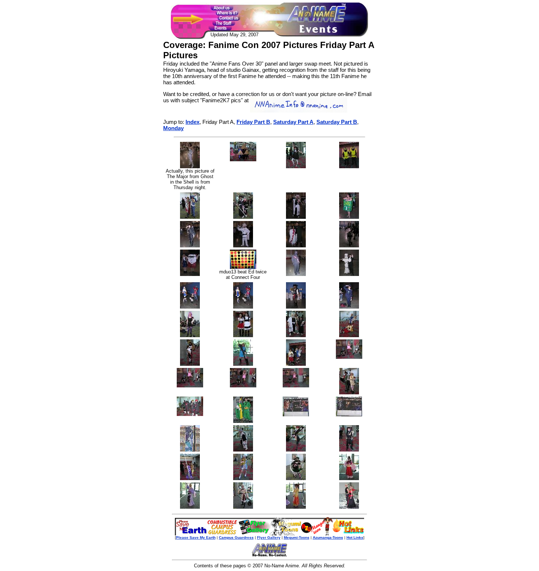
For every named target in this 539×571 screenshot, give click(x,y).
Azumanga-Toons (328, 537)
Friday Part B (253, 122)
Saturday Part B (336, 122)
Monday (173, 128)
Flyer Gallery (268, 537)
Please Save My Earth (196, 537)
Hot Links (354, 537)
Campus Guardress (236, 537)
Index (192, 122)
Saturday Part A (293, 122)
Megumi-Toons (296, 537)
